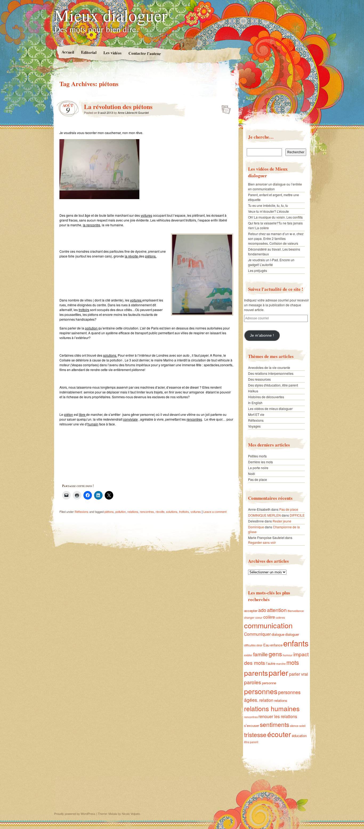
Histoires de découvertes (266, 397)
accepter (250, 610)
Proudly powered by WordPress (74, 813)
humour (288, 655)
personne (269, 682)
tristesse (255, 734)
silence (294, 726)
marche (281, 664)
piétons (109, 511)
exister (248, 655)
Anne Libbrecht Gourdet (133, 112)
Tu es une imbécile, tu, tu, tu (268, 205)
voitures (196, 511)
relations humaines (272, 708)
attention (277, 609)
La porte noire (258, 467)
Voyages (254, 426)
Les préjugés (257, 270)
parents (256, 673)
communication (268, 625)
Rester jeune (282, 521)
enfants (296, 643)
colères (280, 617)
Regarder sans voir (262, 542)
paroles (252, 682)
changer (249, 617)
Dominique (256, 527)
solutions (171, 511)
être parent (251, 742)
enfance (276, 644)
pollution (120, 511)
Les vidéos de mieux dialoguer (270, 408)
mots (292, 662)
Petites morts (257, 456)
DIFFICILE (297, 515)
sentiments (274, 724)
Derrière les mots (260, 462)
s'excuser (251, 725)
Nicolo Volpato (131, 813)
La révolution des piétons (118, 106)
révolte (160, 511)
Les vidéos (112, 53)
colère (269, 617)
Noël (251, 473)
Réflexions (81, 511)
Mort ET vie (256, 414)
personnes (260, 691)
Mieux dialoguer (110, 15)
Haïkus (253, 391)
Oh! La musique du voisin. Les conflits (275, 217)
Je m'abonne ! (262, 335)
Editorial (88, 52)
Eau (266, 644)
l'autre (270, 663)
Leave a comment (215, 511)
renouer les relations (277, 716)
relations (132, 511)
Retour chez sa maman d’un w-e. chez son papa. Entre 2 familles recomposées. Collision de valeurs (276, 238)
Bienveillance (296, 611)
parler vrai (298, 674)
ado (262, 610)
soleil (302, 726)
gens (275, 653)
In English (255, 402)
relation (266, 700)
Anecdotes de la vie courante (269, 367)
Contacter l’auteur (144, 53)
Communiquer (257, 634)
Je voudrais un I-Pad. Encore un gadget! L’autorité (271, 262)
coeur (258, 617)
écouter (279, 734)
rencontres (147, 511)
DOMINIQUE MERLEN (264, 515)
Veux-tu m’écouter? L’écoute (268, 211)
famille (260, 654)
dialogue (278, 634)
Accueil (67, 52)
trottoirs (184, 511)
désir (259, 645)
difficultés (250, 645)
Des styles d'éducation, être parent (273, 385)
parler (278, 672)
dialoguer (292, 634)
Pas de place (257, 479)
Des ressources (259, 379)
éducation (299, 735)
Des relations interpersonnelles (270, 373)
